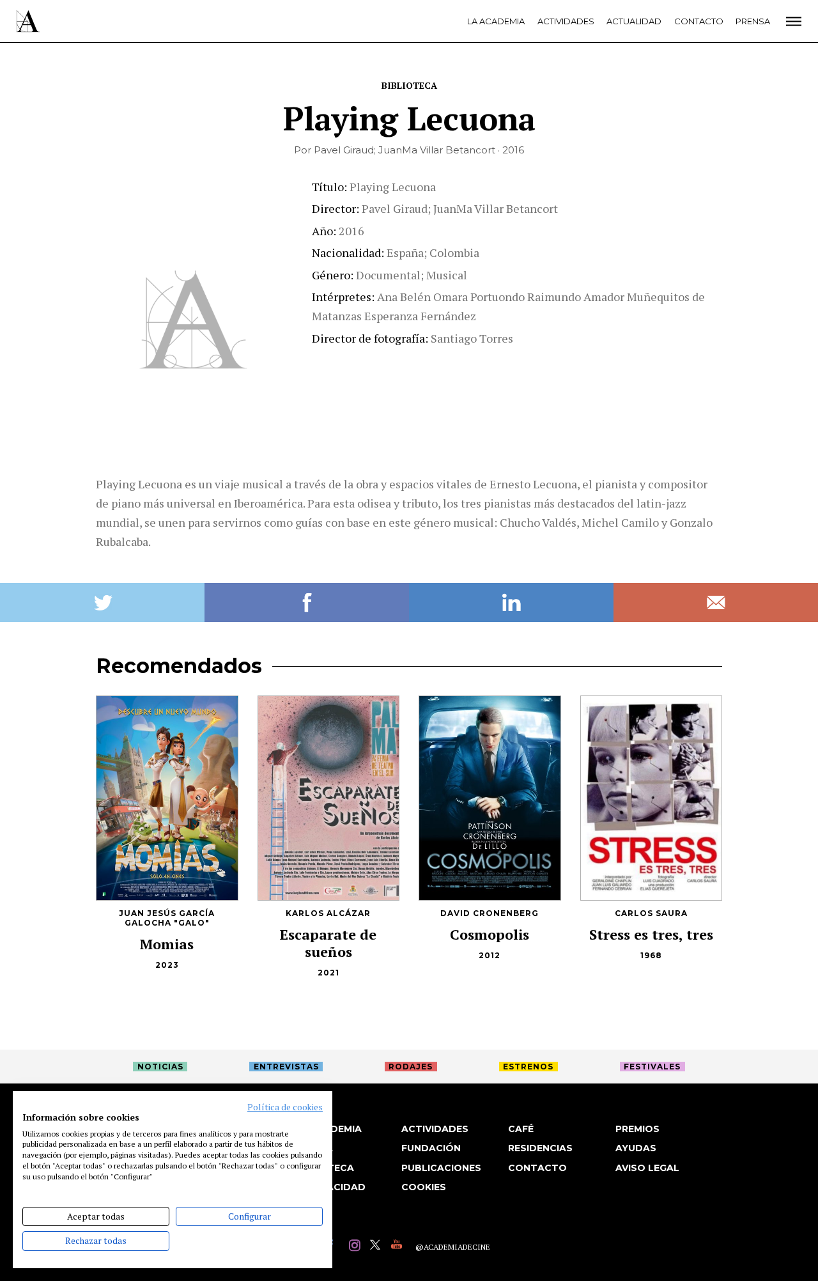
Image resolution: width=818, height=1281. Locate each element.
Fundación (431, 1148)
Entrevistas (286, 1066)
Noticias (160, 1066)
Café (521, 1129)
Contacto (698, 21)
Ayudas (635, 1148)
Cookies (423, 1187)
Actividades (565, 21)
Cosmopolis (489, 934)
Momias (167, 944)
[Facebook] (335, 1246)
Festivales (652, 1066)
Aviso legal (647, 1168)
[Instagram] (356, 1246)
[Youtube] (398, 1246)
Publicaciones (441, 1168)
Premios (637, 1129)
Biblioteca (409, 85)
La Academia (496, 21)
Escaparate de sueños (328, 943)
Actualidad (633, 21)
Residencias (540, 1148)
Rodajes (411, 1066)
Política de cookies (285, 1107)
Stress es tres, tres (651, 934)
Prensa (753, 21)
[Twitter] (377, 1246)
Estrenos (528, 1066)
